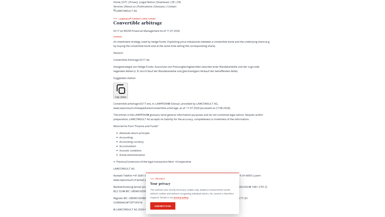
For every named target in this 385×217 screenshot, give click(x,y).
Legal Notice (147, 2)
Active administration (132, 155)
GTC (125, 2)
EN (179, 2)
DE (173, 2)
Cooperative (179, 161)
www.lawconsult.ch (124, 180)
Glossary (159, 6)
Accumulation (127, 146)
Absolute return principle (134, 133)
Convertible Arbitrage (126, 59)
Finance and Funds (144, 19)
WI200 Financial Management (141, 31)
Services (118, 6)
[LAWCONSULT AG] (192, 13)
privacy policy (181, 197)
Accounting (126, 137)
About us (130, 6)
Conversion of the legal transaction (140, 161)
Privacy (133, 2)
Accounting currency (131, 141)
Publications (145, 6)
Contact (171, 6)
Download (163, 2)
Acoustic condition (130, 150)
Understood (162, 206)
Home (117, 2)
